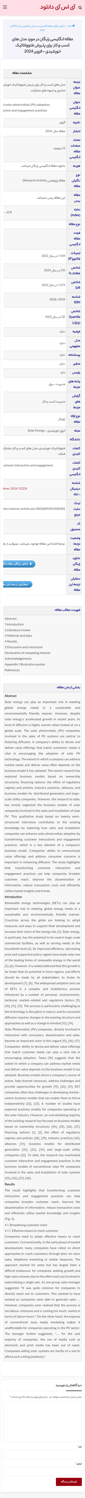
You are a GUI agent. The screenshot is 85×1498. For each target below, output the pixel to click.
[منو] (5, 9)
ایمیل (78, 1464)
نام (79, 1447)
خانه (70, 26)
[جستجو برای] (80, 9)
